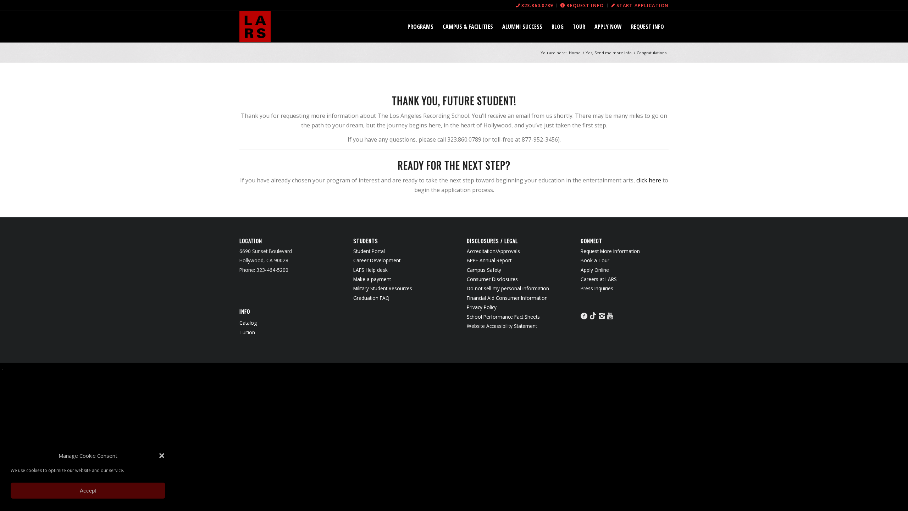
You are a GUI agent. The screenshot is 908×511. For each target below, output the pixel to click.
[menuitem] (535, 5)
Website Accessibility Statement (502, 326)
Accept (88, 491)
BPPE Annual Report (489, 260)
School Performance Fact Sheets (503, 316)
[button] (161, 455)
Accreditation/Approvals (493, 251)
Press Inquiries (597, 288)
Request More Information (610, 251)
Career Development (376, 260)
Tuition (247, 332)
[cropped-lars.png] (255, 26)
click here (649, 180)
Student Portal (369, 251)
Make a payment (372, 279)
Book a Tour (595, 260)
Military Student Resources (382, 288)
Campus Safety (484, 270)
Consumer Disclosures (492, 279)
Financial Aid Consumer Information (507, 298)
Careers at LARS (599, 279)
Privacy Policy (482, 307)
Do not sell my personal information (508, 288)
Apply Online (595, 270)
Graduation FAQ (371, 298)
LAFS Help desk (370, 270)
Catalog (248, 322)
